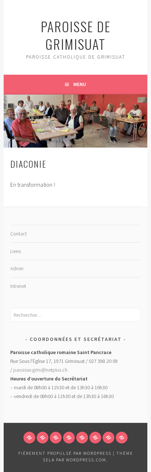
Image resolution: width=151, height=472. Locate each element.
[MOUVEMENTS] (108, 437)
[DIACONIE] (122, 437)
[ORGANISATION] (82, 437)
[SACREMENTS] (95, 437)
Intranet (18, 286)
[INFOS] (56, 437)
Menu (79, 84)
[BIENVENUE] (29, 437)
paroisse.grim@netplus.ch (40, 370)
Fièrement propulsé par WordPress (64, 453)
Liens (15, 251)
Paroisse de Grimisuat (76, 34)
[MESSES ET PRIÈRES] (69, 437)
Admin (16, 268)
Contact (18, 233)
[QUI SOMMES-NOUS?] (42, 437)
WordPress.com (86, 459)
